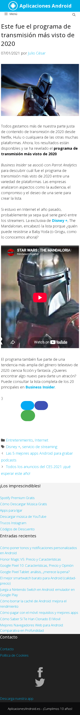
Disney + (59, 220)
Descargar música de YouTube (23, 516)
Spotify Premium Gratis (17, 497)
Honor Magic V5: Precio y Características (30, 559)
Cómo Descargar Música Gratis (23, 504)
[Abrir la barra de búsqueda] (74, 15)
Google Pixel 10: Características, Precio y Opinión (36, 565)
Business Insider (40, 387)
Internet (41, 440)
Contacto (7, 649)
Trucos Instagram (13, 522)
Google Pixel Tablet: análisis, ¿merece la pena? (35, 571)
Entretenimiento (19, 440)
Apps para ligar (11, 510)
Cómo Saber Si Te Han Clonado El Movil (30, 618)
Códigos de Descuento (17, 529)
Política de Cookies (14, 655)
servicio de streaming (39, 446)
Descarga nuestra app (16, 698)
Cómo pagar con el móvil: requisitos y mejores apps (39, 612)
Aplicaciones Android (45, 5)
